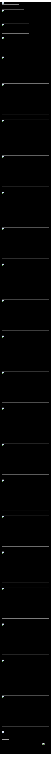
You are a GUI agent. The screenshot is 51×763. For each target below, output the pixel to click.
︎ (1, 1)
